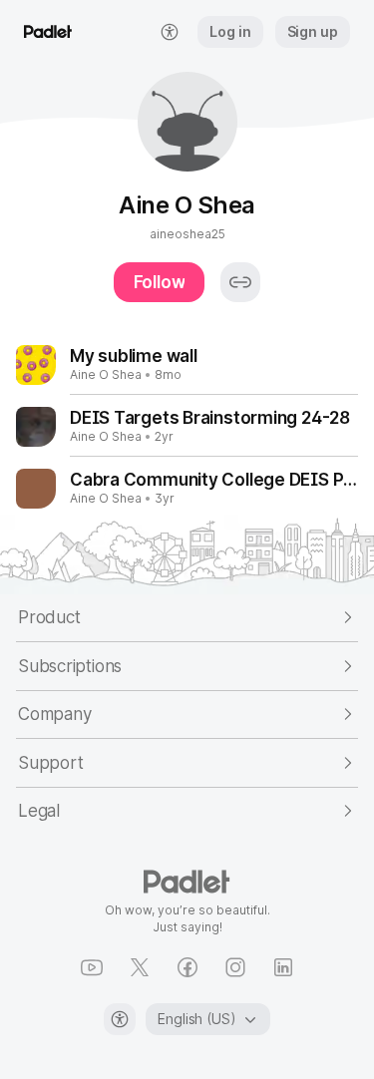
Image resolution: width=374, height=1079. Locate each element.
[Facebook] (187, 967)
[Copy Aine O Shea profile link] (240, 282)
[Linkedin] (283, 967)
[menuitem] (170, 32)
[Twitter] (140, 967)
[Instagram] (235, 967)
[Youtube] (92, 967)
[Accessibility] (120, 1019)
